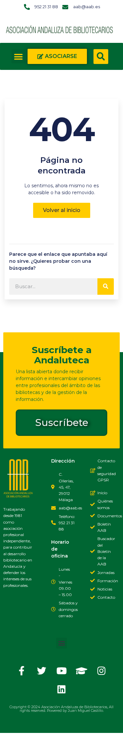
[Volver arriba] (11, 744)
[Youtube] (61, 671)
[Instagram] (101, 671)
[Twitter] (41, 671)
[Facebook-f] (21, 671)
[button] (18, 56)
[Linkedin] (61, 689)
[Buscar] (105, 286)
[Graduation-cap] (81, 671)
